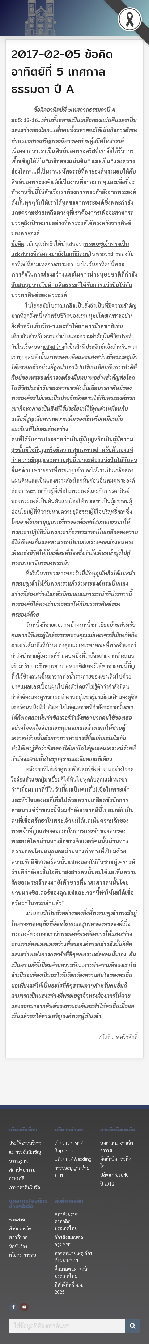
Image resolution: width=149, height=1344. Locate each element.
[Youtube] (24, 1307)
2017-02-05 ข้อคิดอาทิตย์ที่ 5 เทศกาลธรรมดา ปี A (62, 71)
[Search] (132, 1326)
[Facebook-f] (13, 1307)
